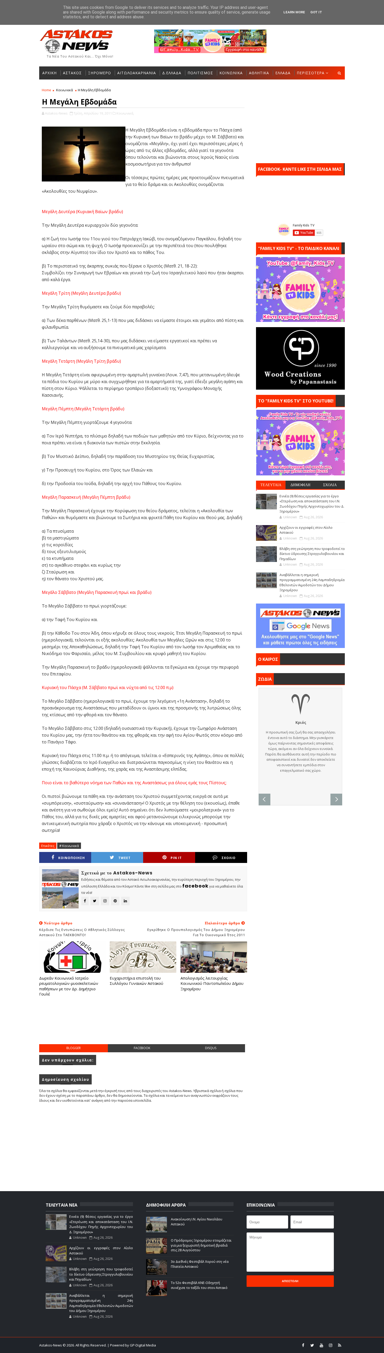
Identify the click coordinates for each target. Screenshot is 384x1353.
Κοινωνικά (64, 90)
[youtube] (321, 1345)
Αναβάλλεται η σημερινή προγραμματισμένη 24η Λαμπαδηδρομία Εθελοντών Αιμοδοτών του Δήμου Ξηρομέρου (312, 582)
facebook (142, 1048)
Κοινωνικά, (125, 113)
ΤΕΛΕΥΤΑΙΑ (270, 484)
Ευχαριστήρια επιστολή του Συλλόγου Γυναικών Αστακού (136, 980)
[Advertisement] (143, 1025)
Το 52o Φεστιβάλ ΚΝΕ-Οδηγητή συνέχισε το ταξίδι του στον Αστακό (199, 1285)
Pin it (176, 858)
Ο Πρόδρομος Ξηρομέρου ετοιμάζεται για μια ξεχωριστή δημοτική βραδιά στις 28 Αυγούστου (201, 1245)
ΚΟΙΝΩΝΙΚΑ (231, 72)
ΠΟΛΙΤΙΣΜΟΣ (200, 72)
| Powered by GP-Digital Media (131, 1345)
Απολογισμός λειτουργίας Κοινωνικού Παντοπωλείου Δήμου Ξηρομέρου (212, 983)
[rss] (340, 1345)
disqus (210, 1048)
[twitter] (312, 1345)
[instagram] (330, 1345)
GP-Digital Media (248, 1345)
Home (46, 90)
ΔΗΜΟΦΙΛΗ (300, 484)
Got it (316, 12)
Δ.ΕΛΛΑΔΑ (171, 72)
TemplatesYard (195, 1345)
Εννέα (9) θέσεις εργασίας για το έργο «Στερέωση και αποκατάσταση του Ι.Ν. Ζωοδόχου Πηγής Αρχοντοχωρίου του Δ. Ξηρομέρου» (312, 504)
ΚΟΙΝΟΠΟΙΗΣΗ (71, 858)
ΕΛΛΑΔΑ (282, 72)
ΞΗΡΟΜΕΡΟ (99, 72)
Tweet (124, 858)
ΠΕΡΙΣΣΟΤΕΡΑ (310, 72)
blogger (73, 1048)
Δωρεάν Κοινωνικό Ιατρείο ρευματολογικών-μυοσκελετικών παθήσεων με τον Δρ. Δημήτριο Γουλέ (68, 986)
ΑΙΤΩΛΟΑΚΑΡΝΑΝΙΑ (136, 72)
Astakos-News (51, 1345)
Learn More (294, 12)
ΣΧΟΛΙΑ (330, 484)
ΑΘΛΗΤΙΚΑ (259, 72)
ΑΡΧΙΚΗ (49, 72)
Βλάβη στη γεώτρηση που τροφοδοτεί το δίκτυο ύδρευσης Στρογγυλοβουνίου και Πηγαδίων (312, 553)
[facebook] (303, 1345)
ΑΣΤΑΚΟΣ (72, 72)
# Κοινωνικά (69, 845)
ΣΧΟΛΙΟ (229, 858)
